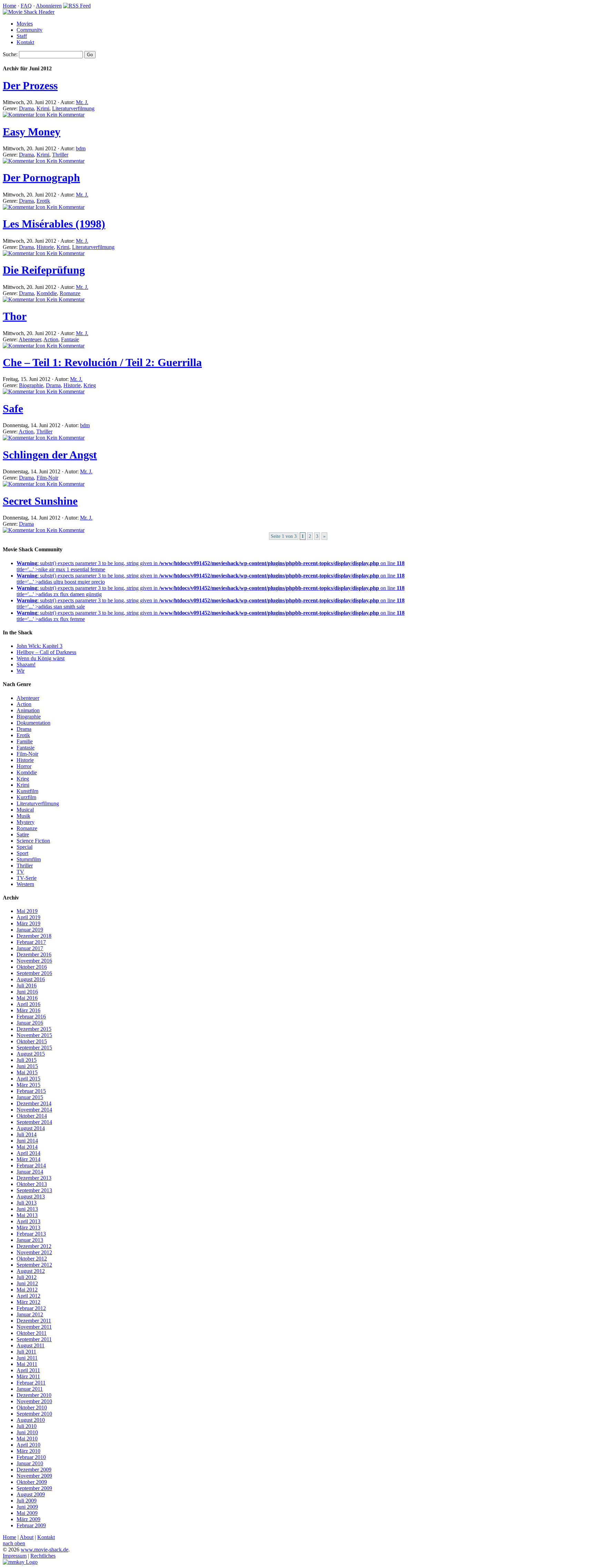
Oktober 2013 (32, 1184)
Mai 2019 (27, 911)
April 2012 (28, 1296)
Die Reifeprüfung (44, 270)
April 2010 (28, 1445)
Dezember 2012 (34, 1246)
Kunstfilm (27, 791)
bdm (81, 148)
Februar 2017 (31, 942)
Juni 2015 (27, 1066)
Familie (25, 741)
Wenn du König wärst (40, 658)
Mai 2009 (27, 1513)
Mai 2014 (27, 1147)
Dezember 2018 (34, 936)
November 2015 (34, 1035)
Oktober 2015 (32, 1041)
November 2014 (34, 1110)
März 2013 (28, 1227)
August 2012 (31, 1271)
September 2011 (34, 1339)
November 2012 (34, 1252)
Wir (20, 671)
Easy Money (31, 131)
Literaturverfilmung (73, 108)
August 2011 (30, 1345)
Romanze (70, 293)
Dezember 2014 (34, 1103)
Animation (28, 710)
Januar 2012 (30, 1314)
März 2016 (28, 1010)
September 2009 (34, 1488)
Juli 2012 (27, 1277)
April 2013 (28, 1221)
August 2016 (31, 979)
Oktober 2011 (32, 1333)
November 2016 (34, 961)
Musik (23, 816)
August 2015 (31, 1054)
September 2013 (34, 1190)
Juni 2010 (27, 1432)
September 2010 (34, 1414)
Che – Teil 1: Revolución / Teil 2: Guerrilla (102, 362)
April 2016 (28, 1004)
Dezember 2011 (34, 1321)
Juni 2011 (27, 1358)
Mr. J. (82, 102)
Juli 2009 (27, 1501)
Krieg (89, 385)
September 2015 (34, 1048)
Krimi (43, 108)
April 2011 (28, 1370)
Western (25, 884)
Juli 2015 (27, 1060)
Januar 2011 (30, 1389)
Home (9, 6)
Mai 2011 (27, 1364)
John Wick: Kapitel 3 (39, 646)
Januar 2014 (30, 1172)
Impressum (15, 1556)
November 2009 (34, 1476)
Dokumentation (33, 723)
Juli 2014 (27, 1134)
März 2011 (28, 1376)
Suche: (10, 54)
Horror (24, 766)
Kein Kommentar (65, 115)
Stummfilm (29, 859)
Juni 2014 (27, 1141)
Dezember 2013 (34, 1178)
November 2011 (34, 1327)
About (26, 1537)
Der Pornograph (41, 177)
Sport (22, 853)
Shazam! (26, 664)
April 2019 (28, 917)
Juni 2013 (27, 1209)
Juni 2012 (27, 1283)
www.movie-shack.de (44, 1549)
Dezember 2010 (34, 1395)
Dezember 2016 (34, 954)
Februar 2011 (31, 1383)
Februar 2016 (31, 1016)
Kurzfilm (26, 797)
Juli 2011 (26, 1352)
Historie (45, 247)
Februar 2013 (31, 1234)
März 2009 (28, 1519)
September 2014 (34, 1122)
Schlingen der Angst (50, 455)
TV (20, 872)
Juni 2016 (27, 992)
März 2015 (28, 1085)
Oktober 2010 (32, 1407)
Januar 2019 (30, 930)
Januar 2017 (30, 948)
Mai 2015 (27, 1072)
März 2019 (28, 923)
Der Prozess (30, 85)
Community (29, 30)
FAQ (26, 6)
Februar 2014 (31, 1165)
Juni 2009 (27, 1507)
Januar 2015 (30, 1097)
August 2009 (31, 1494)
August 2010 (31, 1420)
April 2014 (28, 1153)
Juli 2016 (27, 985)
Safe (13, 408)
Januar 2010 (30, 1463)
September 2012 (34, 1265)
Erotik (43, 201)
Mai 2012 (27, 1290)
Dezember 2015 (34, 1029)
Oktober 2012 (32, 1259)
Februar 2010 (31, 1457)
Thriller (60, 155)
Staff (22, 36)
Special (24, 847)
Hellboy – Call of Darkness (46, 652)
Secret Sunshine (40, 501)
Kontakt (25, 42)
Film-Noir (47, 478)
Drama (26, 108)
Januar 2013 (30, 1240)
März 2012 (28, 1302)
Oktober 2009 (32, 1482)
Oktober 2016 (32, 967)
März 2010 (28, 1451)
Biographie (31, 385)
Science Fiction (33, 841)
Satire (23, 834)
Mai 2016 (27, 998)
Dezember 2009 (34, 1469)
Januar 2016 (30, 1023)
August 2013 (31, 1196)
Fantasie (70, 339)
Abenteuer (30, 339)
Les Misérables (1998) (54, 224)
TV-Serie (27, 878)
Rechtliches (43, 1556)
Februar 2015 (31, 1091)
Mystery (25, 822)
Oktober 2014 (32, 1116)
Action (50, 339)
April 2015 (28, 1079)
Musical (25, 810)
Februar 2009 (31, 1525)
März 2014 (28, 1159)
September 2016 (34, 973)
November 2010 (34, 1401)
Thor (15, 316)
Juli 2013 (27, 1203)
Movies (25, 24)
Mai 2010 (27, 1438)
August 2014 (31, 1128)
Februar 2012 (31, 1308)
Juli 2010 (27, 1426)
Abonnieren (49, 6)
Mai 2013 (27, 1215)
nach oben (14, 1543)
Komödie (47, 293)
